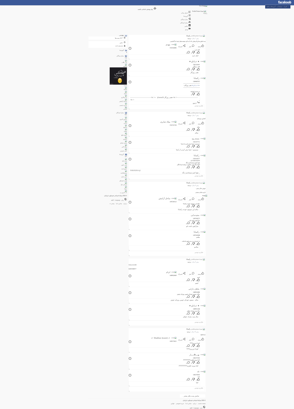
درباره (125, 203)
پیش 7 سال (195, 38)
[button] (277, 6)
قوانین (172, 403)
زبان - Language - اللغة (117, 200)
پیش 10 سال (195, 332)
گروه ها (121, 154)
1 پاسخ (195, 103)
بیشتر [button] (112, 203)
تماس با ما (119, 203)
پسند (199, 46)
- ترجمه (190, 38)
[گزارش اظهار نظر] (130, 49)
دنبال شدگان (120, 56)
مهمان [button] (6, 6)
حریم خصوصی (180, 403)
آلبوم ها (122, 50)
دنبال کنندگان (120, 113)
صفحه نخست (202, 403)
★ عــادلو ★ (195, 85)
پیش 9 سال (195, 185)
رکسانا (205, 13)
